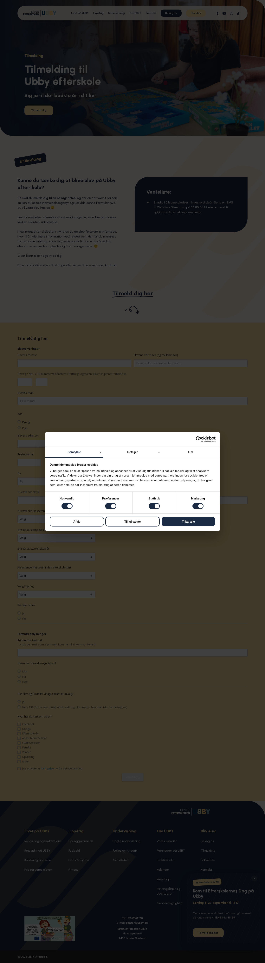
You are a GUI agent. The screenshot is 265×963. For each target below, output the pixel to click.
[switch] (110, 506)
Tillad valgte (132, 521)
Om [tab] (190, 451)
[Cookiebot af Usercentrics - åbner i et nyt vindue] (199, 439)
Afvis (76, 521)
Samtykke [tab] (74, 451)
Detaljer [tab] (132, 451)
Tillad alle (188, 521)
